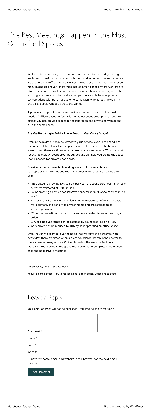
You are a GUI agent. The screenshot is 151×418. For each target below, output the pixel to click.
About (107, 9)
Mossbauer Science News (24, 9)
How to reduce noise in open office (73, 273)
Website (32, 352)
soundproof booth (89, 237)
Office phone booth (105, 273)
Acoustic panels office (40, 273)
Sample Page (135, 9)
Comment (35, 331)
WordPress (136, 406)
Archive (119, 9)
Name (32, 338)
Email (32, 345)
